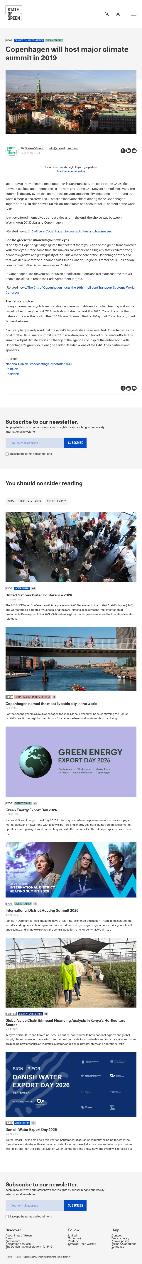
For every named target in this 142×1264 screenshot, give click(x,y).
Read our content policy (71, 171)
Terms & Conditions (123, 1243)
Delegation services (18, 1243)
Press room (13, 1240)
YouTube (73, 1240)
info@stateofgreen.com (63, 148)
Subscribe (75, 443)
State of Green (34, 148)
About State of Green (19, 1235)
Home (9, 1256)
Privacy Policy (120, 1238)
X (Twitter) (74, 1238)
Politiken (12, 369)
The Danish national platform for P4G (29, 1246)
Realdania (13, 374)
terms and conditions (38, 454)
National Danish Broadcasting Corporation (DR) (39, 364)
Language (117, 1246)
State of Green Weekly (82, 1243)
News (9, 1238)
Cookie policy (120, 1240)
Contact (116, 1235)
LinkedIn (73, 1235)
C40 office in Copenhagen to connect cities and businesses (70, 231)
